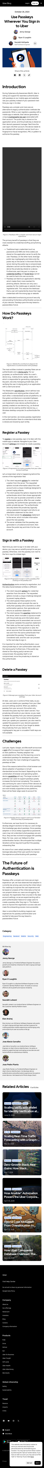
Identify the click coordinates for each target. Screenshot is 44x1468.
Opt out (29, 1463)
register (8, 439)
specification (20, 391)
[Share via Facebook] (15, 75)
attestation (27, 515)
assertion (26, 613)
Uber (4, 1275)
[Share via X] (24, 75)
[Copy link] (29, 75)
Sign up (35, 3)
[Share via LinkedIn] (20, 75)
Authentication (8, 584)
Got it (37, 1463)
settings (12, 444)
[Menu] (41, 3)
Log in (27, 3)
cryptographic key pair (17, 117)
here (32, 1457)
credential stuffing (14, 274)
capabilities (12, 776)
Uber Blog (6, 3)
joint (5, 750)
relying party (23, 372)
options (25, 481)
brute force (29, 274)
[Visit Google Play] (9, 1442)
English (7, 1430)
